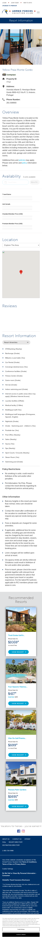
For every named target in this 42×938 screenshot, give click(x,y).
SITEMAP (27, 839)
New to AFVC (27, 3)
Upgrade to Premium (9, 5)
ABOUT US (5, 839)
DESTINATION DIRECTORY (11, 845)
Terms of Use (7, 864)
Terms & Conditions (29, 862)
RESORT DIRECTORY (16, 842)
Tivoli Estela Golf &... (16, 635)
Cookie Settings (21, 929)
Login (4, 3)
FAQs (4, 842)
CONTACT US (16, 839)
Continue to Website (21, 934)
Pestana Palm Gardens (17, 790)
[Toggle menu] (38, 12)
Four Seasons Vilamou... (18, 687)
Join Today (15, 3)
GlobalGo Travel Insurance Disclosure (16, 880)
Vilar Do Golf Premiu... (17, 738)
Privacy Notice (20, 864)
